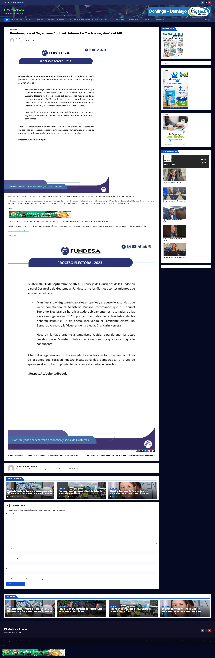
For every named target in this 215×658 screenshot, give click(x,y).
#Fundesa (19, 231)
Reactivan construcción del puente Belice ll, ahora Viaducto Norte (80, 492)
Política (148, 20)
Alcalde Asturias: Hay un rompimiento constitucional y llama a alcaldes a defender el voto (120, 455)
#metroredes (25, 231)
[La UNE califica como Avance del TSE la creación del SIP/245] (175, 249)
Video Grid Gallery (206, 641)
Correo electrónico (12, 559)
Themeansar (32, 641)
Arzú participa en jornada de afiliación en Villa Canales (89, 20)
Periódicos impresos (56, 20)
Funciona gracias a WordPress (11, 641)
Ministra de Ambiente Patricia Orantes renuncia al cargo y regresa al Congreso (129, 492)
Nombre (9, 549)
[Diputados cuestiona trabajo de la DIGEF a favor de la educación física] (174, 212)
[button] (206, 20)
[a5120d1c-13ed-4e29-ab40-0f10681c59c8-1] (175, 131)
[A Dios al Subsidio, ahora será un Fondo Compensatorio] (174, 231)
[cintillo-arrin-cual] (40, 214)
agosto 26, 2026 (14, 614)
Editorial (40, 20)
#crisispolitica (12, 231)
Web (7, 569)
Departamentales (134, 20)
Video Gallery (17, 20)
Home (143, 641)
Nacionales (119, 20)
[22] (175, 90)
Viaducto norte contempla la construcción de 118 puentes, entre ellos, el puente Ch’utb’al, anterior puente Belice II (29, 493)
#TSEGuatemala (13, 235)
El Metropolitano (14, 10)
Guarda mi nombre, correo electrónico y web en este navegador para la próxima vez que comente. (37, 579)
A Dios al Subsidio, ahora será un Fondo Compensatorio (182, 238)
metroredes (169, 165)
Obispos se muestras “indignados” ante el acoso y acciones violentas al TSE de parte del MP (44, 455)
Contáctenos (177, 641)
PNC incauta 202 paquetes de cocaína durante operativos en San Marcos (81, 610)
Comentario (10, 514)
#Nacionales (31, 41)
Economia (29, 20)
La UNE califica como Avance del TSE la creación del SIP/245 (185, 257)
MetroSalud (160, 20)
